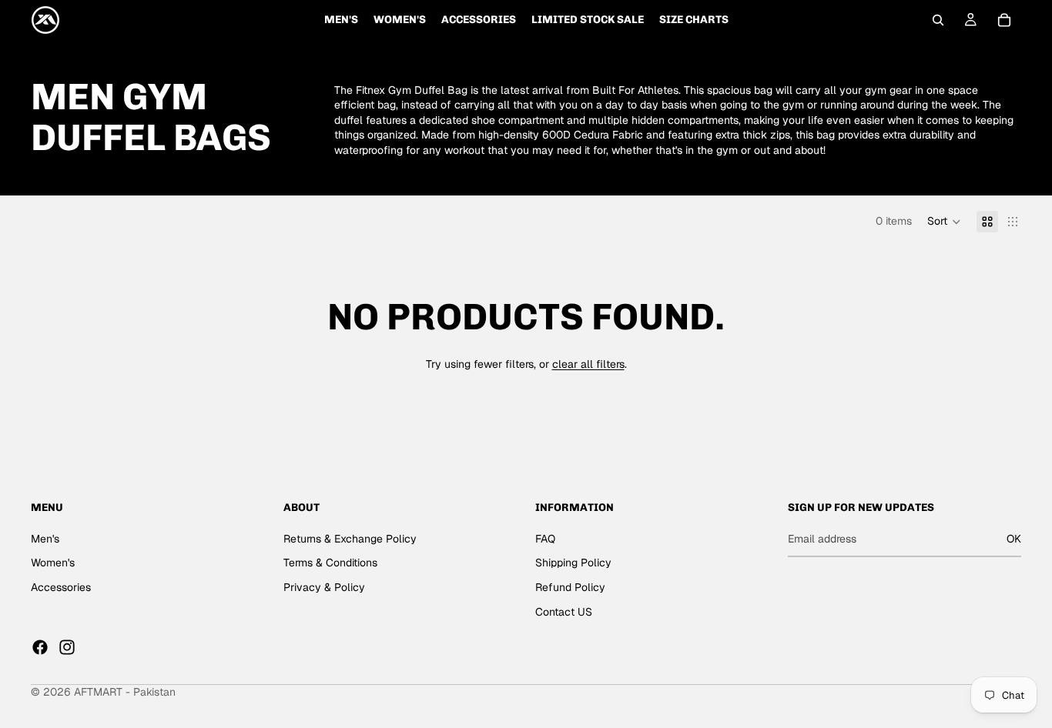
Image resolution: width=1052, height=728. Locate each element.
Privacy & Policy (324, 587)
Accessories (61, 587)
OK (1014, 539)
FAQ (545, 539)
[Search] (938, 20)
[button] (944, 222)
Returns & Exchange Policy (350, 539)
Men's (45, 539)
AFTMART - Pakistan (125, 692)
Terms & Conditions (330, 563)
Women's (53, 563)
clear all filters (588, 364)
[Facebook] (40, 647)
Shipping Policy (573, 563)
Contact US (563, 612)
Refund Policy (570, 587)
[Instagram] (67, 647)
